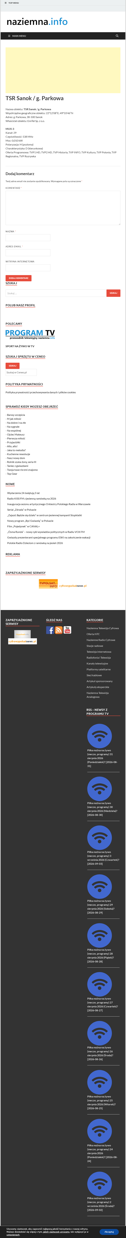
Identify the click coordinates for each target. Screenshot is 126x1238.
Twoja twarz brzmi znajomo (22, 469)
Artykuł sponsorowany (100, 681)
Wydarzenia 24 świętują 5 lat (23, 492)
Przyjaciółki (13, 442)
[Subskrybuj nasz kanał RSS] (59, 630)
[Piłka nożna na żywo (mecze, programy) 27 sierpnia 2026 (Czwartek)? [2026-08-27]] (99, 995)
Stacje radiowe (95, 645)
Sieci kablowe (94, 675)
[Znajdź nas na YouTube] (67, 630)
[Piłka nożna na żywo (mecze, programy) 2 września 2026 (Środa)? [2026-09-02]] (99, 1195)
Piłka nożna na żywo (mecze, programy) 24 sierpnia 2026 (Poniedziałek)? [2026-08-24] (102, 1153)
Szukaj (12, 366)
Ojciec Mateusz (15, 434)
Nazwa (11, 231)
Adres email (14, 246)
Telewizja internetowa (99, 651)
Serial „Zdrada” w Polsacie (21, 509)
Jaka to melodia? (16, 450)
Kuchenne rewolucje (18, 454)
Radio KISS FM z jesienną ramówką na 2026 (31, 498)
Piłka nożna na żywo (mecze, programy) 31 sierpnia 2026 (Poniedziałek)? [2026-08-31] (102, 758)
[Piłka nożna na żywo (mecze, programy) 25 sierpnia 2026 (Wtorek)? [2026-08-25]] (99, 1093)
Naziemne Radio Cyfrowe (101, 639)
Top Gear (12, 473)
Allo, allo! (12, 446)
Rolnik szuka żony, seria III (21, 461)
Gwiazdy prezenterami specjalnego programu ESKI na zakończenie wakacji (48, 537)
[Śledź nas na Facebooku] (50, 630)
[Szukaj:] (63, 293)
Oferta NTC (93, 634)
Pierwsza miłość (16, 438)
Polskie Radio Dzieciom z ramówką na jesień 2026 (35, 542)
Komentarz (14, 188)
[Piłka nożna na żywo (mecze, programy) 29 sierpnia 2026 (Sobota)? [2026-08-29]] (99, 897)
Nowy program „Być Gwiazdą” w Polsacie (30, 520)
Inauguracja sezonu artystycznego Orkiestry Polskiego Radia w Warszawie (48, 504)
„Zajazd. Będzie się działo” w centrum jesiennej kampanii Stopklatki (44, 515)
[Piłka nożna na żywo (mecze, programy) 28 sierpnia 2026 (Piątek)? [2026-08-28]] (99, 946)
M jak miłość (14, 418)
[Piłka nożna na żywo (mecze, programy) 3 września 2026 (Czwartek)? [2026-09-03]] (99, 848)
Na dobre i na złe (16, 422)
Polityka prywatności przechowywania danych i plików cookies (41, 392)
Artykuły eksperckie (98, 686)
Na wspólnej (14, 430)
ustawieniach (13, 1234)
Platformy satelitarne (99, 669)
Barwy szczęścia (16, 414)
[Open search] (117, 36)
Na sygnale (13, 426)
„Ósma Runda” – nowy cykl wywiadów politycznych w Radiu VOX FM (46, 531)
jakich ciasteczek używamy (56, 1231)
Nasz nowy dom (16, 457)
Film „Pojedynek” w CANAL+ (23, 526)
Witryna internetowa (20, 261)
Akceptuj (109, 1231)
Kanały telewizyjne (97, 663)
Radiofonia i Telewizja (99, 657)
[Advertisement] (63, 70)
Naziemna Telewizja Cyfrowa (103, 628)
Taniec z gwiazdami (17, 465)
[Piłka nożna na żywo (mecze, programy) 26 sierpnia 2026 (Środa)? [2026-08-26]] (99, 1044)
